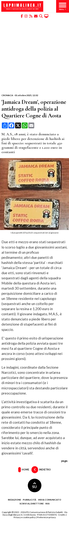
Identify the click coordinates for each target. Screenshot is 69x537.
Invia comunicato (49, 499)
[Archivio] (41, 16)
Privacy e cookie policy (25, 517)
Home (25, 469)
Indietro (45, 469)
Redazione (14, 499)
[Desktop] (46, 16)
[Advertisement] (34, 56)
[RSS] (30, 16)
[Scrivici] (36, 16)
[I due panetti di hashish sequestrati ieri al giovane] (35, 229)
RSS (47, 503)
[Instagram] (26, 16)
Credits (62, 514)
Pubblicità (29, 499)
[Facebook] (22, 16)
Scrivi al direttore (32, 503)
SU (34, 487)
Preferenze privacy (46, 517)
